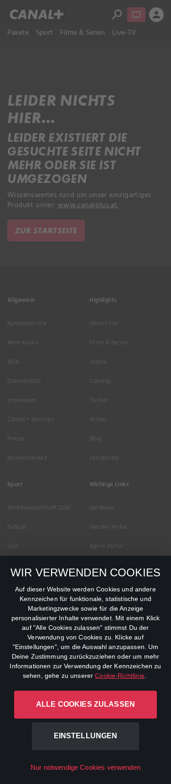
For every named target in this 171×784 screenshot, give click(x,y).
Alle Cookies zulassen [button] (85, 704)
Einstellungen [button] (86, 736)
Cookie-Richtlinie (120, 675)
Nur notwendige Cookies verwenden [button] (85, 767)
